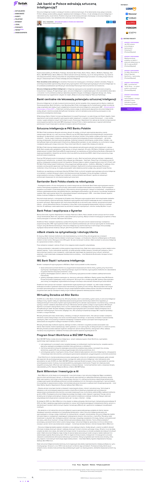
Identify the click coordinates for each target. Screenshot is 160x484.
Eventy (18, 16)
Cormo (100, 478)
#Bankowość (79, 21)
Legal (17, 24)
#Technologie (72, 21)
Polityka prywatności (103, 465)
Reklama (92, 465)
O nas (74, 465)
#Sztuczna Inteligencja (61, 21)
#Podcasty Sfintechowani (131, 42)
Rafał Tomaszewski (48, 21)
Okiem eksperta (21, 33)
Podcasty (19, 27)
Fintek (19, 30)
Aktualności (20, 11)
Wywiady (18, 22)
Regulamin (85, 465)
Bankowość (19, 14)
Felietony (19, 19)
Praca (79, 465)
